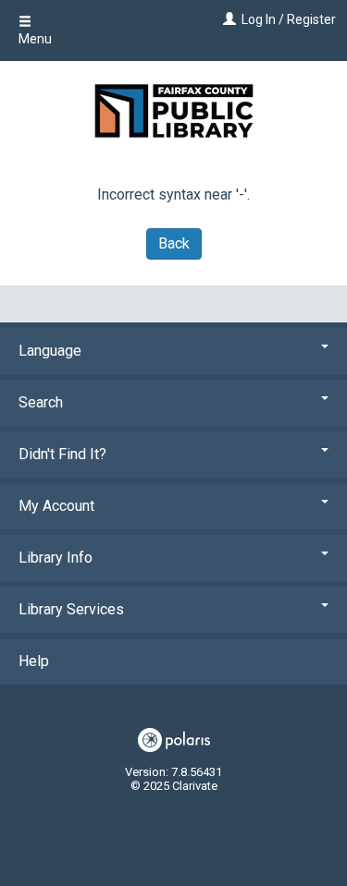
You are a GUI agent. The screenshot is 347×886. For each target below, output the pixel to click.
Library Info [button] (56, 557)
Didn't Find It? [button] (62, 454)
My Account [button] (56, 506)
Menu (35, 38)
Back (174, 243)
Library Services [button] (71, 609)
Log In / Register (289, 19)
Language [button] (50, 350)
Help (34, 661)
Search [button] (41, 402)
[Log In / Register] (227, 19)
